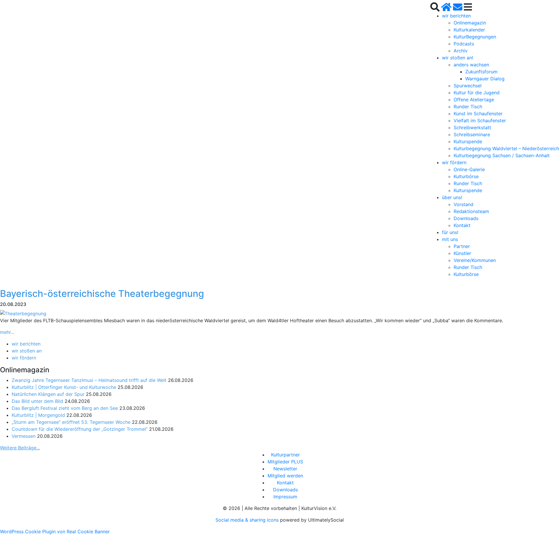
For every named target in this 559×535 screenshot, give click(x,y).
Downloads (466, 218)
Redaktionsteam (471, 211)
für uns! (450, 232)
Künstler (462, 253)
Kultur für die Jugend (477, 92)
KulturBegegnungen (475, 37)
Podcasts (464, 44)
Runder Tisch (468, 106)
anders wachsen (471, 65)
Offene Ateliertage (474, 99)
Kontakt (462, 225)
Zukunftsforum (481, 72)
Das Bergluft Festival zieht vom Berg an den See (65, 408)
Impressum (285, 496)
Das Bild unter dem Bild (37, 401)
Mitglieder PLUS (285, 462)
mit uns (450, 239)
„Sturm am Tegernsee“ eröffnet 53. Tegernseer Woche (71, 422)
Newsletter (285, 469)
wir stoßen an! (457, 58)
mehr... (7, 332)
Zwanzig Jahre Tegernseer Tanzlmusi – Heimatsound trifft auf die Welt (89, 380)
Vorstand (463, 204)
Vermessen (24, 436)
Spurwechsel (468, 85)
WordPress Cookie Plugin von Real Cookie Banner (55, 531)
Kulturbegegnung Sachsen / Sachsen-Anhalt (502, 155)
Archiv (461, 51)
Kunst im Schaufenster (478, 113)
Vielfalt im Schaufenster (480, 120)
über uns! (452, 197)
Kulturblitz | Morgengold (38, 415)
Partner (462, 246)
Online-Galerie (469, 169)
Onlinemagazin (470, 23)
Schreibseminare (472, 134)
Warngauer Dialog (485, 79)
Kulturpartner (285, 455)
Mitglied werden (285, 476)
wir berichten (456, 16)
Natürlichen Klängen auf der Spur (48, 394)
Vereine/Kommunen (475, 260)
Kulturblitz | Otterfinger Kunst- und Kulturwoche (64, 387)
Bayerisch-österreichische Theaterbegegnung (102, 293)
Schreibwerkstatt (472, 127)
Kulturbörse (466, 176)
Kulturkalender (469, 30)
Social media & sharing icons (247, 520)
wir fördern (454, 162)
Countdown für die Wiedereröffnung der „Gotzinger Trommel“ (80, 429)
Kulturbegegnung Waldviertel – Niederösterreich (506, 148)
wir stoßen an (27, 351)
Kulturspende (468, 141)
